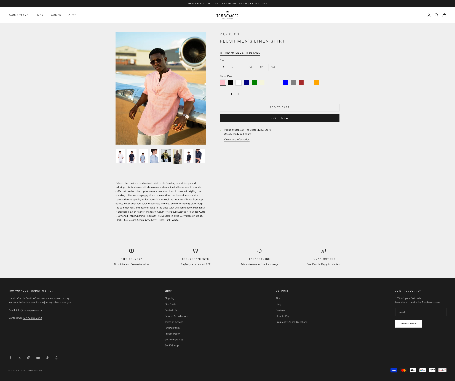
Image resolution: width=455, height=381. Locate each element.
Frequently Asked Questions (291, 322)
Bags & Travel (19, 15)
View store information (237, 139)
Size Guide (170, 304)
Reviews (280, 310)
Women (56, 15)
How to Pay (282, 316)
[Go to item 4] (155, 156)
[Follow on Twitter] (19, 358)
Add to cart (280, 107)
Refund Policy (172, 328)
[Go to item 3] (143, 156)
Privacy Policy (172, 333)
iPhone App (240, 3)
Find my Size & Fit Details (242, 52)
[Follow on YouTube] (38, 358)
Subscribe (408, 323)
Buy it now (279, 118)
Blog (278, 304)
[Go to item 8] (200, 156)
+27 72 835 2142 (32, 318)
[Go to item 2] (132, 156)
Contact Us (171, 310)
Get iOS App (172, 345)
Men (40, 15)
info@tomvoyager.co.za (29, 310)
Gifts (72, 15)
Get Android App (174, 339)
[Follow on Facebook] (10, 358)
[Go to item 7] (189, 156)
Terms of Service (174, 322)
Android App (258, 3)
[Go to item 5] (166, 155)
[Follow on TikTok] (47, 358)
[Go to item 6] (177, 157)
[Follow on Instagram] (29, 358)
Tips (278, 298)
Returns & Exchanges (176, 316)
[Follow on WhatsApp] (56, 358)
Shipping (169, 298)
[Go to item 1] (120, 156)
